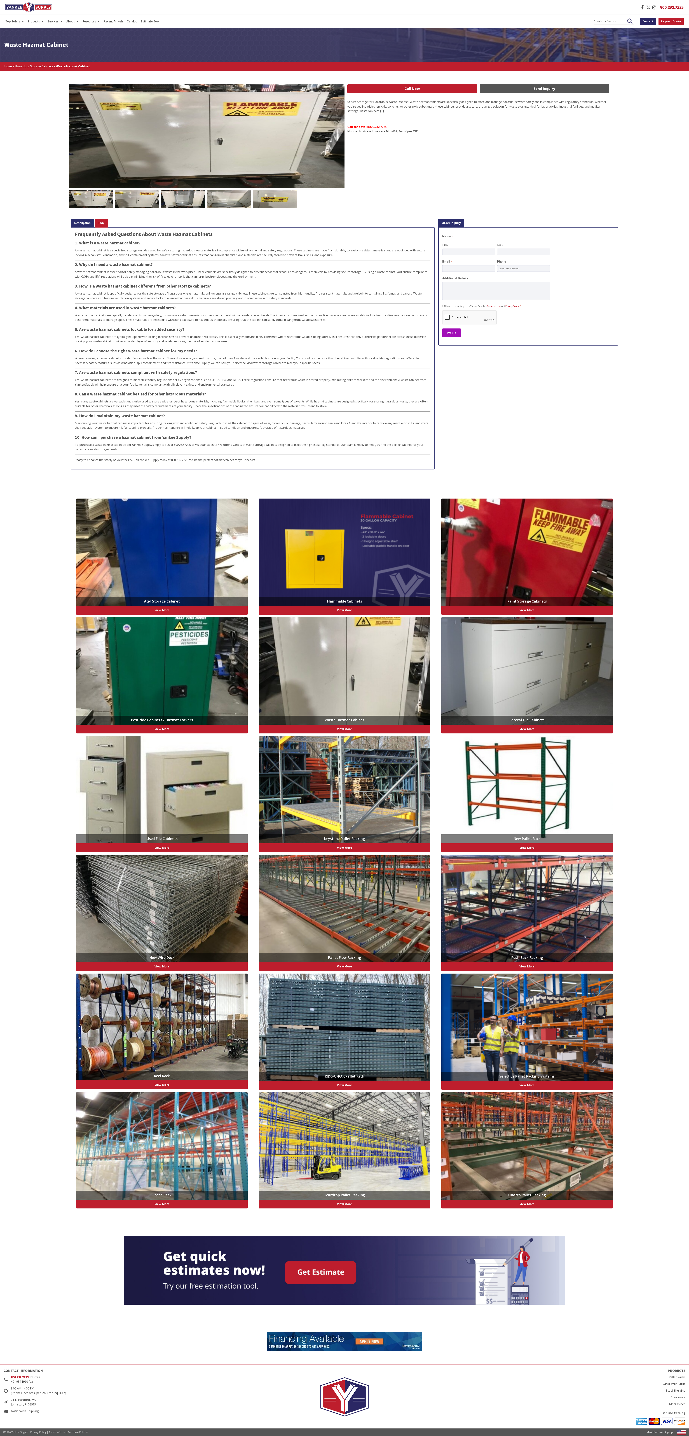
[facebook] (642, 7)
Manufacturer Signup (660, 1432)
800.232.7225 (672, 7)
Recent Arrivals (113, 21)
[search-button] (629, 21)
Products (34, 21)
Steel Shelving (675, 1391)
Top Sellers (12, 21)
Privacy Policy (512, 306)
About (70, 21)
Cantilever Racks (674, 1384)
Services (53, 21)
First (445, 244)
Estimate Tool (150, 21)
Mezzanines (677, 1404)
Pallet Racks (677, 1377)
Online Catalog (674, 1413)
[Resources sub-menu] (99, 21)
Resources (89, 21)
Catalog (132, 21)
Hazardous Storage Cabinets (34, 66)
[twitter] (648, 7)
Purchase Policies (78, 1432)
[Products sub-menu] (43, 21)
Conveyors (678, 1397)
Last (500, 244)
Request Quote (671, 21)
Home (8, 66)
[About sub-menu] (78, 21)
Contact (648, 21)
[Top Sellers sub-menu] (23, 21)
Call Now (412, 88)
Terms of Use (494, 306)
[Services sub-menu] (62, 21)
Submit (451, 332)
